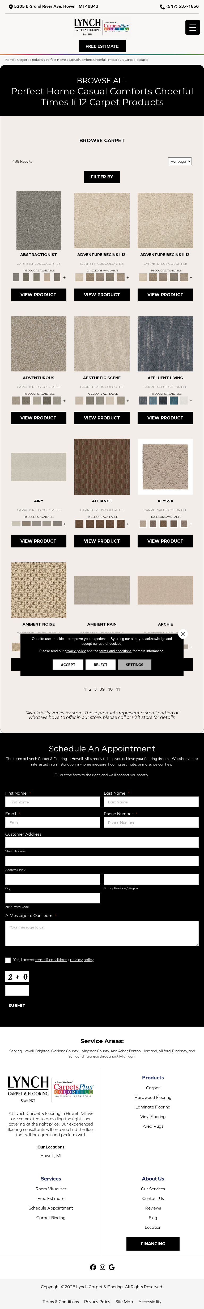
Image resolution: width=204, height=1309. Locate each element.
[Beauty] (26, 400)
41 (118, 689)
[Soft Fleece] (36, 523)
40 (110, 689)
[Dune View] (165, 590)
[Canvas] (153, 523)
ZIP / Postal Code (17, 906)
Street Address (15, 851)
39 (102, 689)
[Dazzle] (36, 400)
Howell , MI (50, 1155)
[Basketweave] (163, 523)
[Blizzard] (38, 467)
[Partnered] (89, 523)
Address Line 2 (15, 869)
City (7, 888)
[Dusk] (165, 343)
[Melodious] (102, 467)
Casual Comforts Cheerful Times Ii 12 (95, 59)
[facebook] (93, 1267)
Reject (100, 664)
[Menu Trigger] (192, 27)
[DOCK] (100, 277)
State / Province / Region (121, 888)
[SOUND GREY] (110, 277)
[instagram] (103, 1267)
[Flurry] (184, 400)
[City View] (89, 400)
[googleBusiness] (112, 1267)
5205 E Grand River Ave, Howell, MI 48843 (56, 6)
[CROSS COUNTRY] (89, 277)
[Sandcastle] (38, 590)
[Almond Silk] (102, 590)
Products (36, 59)
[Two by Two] (100, 523)
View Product (38, 294)
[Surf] (153, 400)
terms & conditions (51, 959)
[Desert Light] (46, 523)
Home (9, 59)
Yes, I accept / (53, 959)
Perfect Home (56, 59)
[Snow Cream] (110, 400)
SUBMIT (16, 1005)
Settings (134, 664)
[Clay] (57, 523)
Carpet (22, 59)
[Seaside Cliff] (100, 400)
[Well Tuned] (110, 523)
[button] (102, 46)
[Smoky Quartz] (26, 277)
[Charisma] (57, 400)
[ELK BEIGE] (120, 277)
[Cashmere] (46, 277)
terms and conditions (115, 651)
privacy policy (82, 959)
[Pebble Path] (26, 523)
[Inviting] (46, 400)
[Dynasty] (163, 400)
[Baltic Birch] (57, 277)
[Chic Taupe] (184, 647)
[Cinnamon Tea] (36, 277)
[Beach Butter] (102, 343)
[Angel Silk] (184, 523)
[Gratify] (38, 343)
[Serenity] (165, 467)
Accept (68, 664)
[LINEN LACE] (102, 220)
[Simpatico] (120, 523)
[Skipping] (120, 400)
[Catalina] (173, 523)
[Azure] (173, 400)
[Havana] (38, 220)
